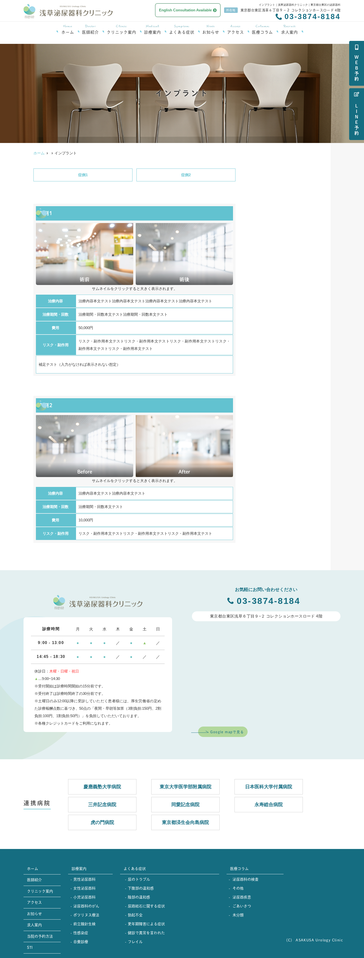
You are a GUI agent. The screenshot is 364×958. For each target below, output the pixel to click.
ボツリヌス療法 (86, 915)
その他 (238, 888)
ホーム (67, 29)
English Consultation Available (185, 10)
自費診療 (80, 942)
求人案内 (289, 29)
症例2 (186, 175)
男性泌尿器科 (84, 879)
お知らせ (210, 29)
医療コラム (262, 29)
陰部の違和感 (139, 897)
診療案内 (152, 29)
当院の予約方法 (40, 936)
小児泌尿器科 (84, 897)
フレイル (135, 942)
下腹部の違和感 (141, 888)
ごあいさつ (242, 906)
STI (30, 947)
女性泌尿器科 (84, 888)
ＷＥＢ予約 (356, 68)
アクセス (235, 29)
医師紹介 (90, 29)
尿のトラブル (139, 879)
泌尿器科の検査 (246, 879)
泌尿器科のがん (86, 906)
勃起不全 (135, 915)
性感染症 (80, 933)
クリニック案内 (121, 29)
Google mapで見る (227, 732)
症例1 (83, 175)
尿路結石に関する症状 (146, 906)
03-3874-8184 (267, 601)
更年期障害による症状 (146, 924)
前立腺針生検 (84, 924)
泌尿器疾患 (242, 897)
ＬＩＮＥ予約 (356, 120)
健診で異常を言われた (146, 933)
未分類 (238, 915)
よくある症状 (181, 29)
